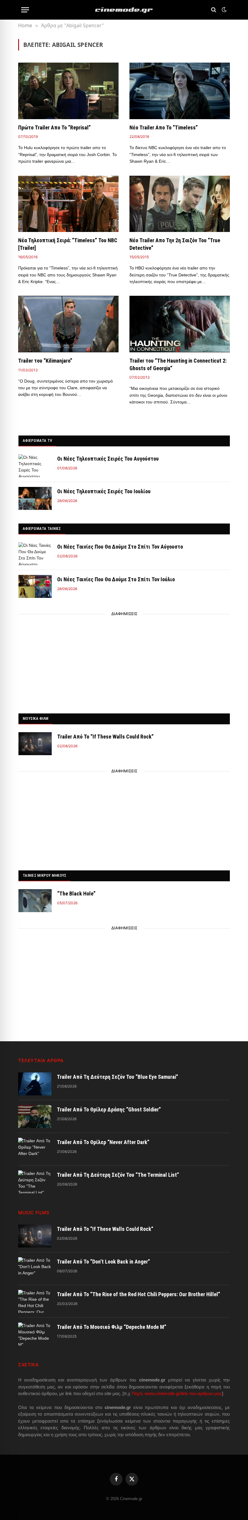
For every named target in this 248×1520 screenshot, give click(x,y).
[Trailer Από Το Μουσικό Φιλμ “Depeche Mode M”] (34, 1334)
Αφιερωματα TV (37, 440)
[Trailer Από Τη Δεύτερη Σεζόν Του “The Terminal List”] (34, 1181)
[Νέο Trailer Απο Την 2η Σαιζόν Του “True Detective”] (179, 204)
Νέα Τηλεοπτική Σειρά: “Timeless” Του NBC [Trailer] (67, 244)
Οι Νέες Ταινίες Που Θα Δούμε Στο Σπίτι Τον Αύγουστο (120, 546)
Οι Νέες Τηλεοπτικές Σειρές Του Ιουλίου (104, 491)
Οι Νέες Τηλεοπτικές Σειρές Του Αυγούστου (108, 458)
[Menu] (25, 10)
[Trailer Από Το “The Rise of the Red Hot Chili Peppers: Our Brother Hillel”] (34, 1301)
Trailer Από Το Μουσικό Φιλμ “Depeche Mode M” (111, 1327)
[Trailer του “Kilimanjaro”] (68, 324)
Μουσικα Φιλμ (35, 718)
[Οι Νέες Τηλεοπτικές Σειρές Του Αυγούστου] (35, 465)
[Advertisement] (124, 662)
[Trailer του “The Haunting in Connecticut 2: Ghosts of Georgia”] (179, 324)
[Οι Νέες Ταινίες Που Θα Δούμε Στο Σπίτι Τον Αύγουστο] (35, 553)
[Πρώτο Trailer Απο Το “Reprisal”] (68, 91)
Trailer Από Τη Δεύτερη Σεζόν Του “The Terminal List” (118, 1175)
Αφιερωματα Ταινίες (42, 528)
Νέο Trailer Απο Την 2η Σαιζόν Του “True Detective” (174, 244)
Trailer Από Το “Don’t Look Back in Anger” (103, 1261)
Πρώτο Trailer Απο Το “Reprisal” (54, 127)
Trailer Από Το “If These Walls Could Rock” (105, 736)
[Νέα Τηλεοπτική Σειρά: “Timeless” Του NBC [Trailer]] (68, 204)
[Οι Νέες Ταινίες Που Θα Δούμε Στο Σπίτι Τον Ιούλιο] (35, 586)
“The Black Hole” (76, 893)
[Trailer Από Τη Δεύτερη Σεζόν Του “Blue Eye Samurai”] (34, 1083)
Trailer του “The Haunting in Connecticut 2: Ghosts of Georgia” (178, 364)
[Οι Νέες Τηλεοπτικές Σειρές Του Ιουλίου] (35, 498)
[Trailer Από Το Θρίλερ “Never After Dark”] (34, 1149)
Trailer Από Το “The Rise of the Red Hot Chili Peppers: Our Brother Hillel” (138, 1294)
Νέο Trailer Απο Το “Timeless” (163, 127)
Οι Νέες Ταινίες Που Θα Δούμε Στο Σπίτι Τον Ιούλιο (116, 579)
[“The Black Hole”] (35, 900)
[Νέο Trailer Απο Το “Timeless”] (179, 91)
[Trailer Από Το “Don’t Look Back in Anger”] (34, 1268)
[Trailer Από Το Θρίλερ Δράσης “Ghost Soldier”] (34, 1116)
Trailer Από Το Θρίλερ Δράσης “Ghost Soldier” (109, 1109)
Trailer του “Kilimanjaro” (45, 360)
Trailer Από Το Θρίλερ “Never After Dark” (103, 1142)
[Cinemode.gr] (124, 9)
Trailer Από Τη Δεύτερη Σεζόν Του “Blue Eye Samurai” (117, 1077)
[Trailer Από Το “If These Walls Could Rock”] (35, 743)
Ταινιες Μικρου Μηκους (44, 875)
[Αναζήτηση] (213, 10)
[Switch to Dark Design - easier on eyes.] (223, 9)
